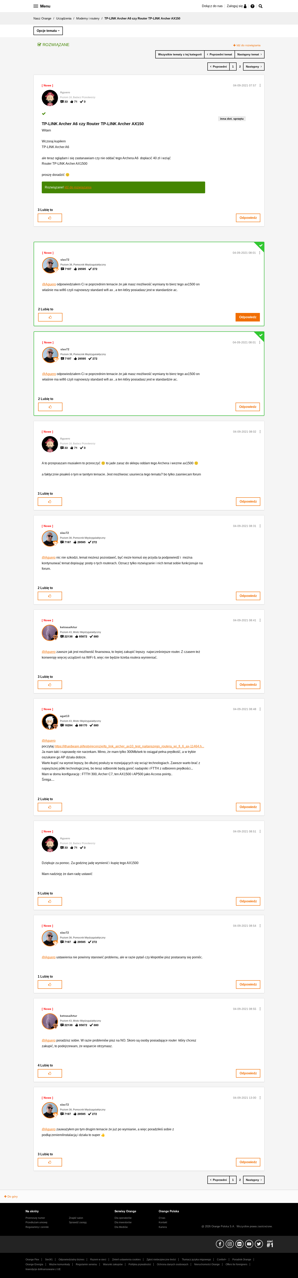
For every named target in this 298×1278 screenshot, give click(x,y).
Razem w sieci (98, 1259)
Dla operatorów (123, 1218)
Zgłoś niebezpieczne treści (161, 1259)
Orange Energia (34, 1264)
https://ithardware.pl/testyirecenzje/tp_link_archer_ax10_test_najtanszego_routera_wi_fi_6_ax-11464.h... (129, 746)
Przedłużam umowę (36, 1222)
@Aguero (49, 284)
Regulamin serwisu (86, 1264)
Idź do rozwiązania (248, 45)
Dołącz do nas (212, 6)
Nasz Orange (42, 18)
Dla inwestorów (123, 1222)
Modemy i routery (88, 18)
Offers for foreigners (236, 1264)
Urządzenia (63, 18)
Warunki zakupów (113, 1264)
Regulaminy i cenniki (37, 1227)
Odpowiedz (248, 217)
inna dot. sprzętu (232, 118)
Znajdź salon (76, 1218)
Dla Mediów (121, 1227)
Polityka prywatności (140, 1264)
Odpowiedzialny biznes (71, 1259)
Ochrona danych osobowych (172, 1264)
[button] (260, 85)
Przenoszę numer (35, 1218)
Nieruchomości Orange (207, 1264)
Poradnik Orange (241, 1259)
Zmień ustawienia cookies (126, 1259)
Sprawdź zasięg (78, 1222)
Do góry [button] (13, 1196)
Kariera (163, 1227)
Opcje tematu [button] (47, 30)
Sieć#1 (49, 1259)
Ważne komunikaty (59, 1264)
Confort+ (221, 1259)
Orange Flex (32, 1259)
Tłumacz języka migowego (196, 1259)
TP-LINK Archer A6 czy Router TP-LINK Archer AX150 (93, 123)
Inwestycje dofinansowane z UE (43, 1269)
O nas (162, 1218)
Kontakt (163, 1222)
